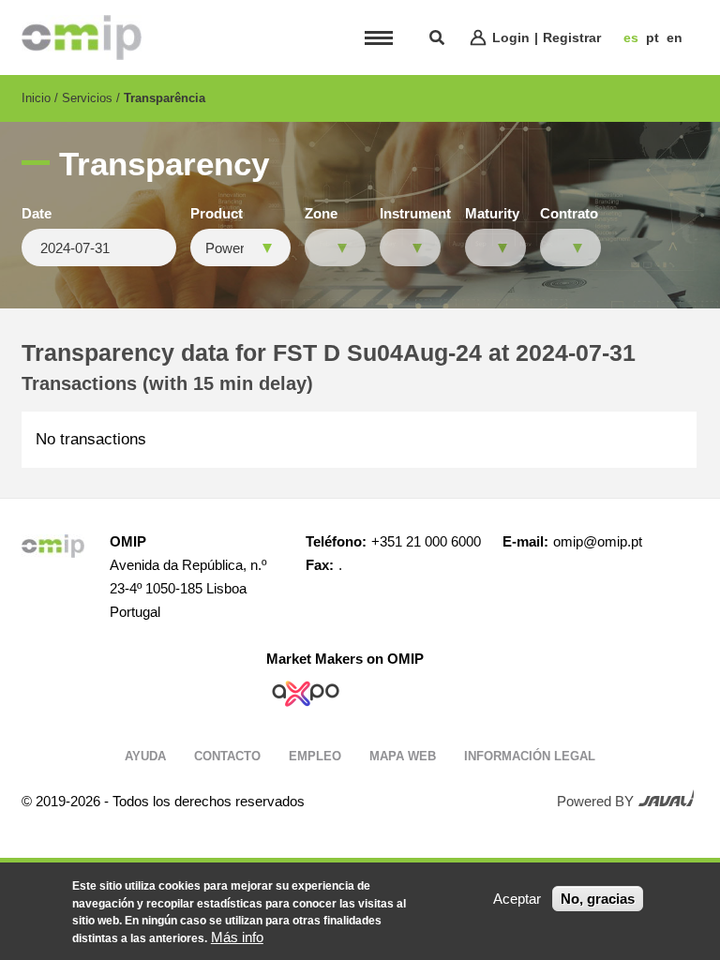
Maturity (492, 213)
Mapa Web (402, 756)
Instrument (415, 213)
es (630, 37)
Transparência (164, 98)
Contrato (569, 213)
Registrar (572, 37)
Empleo (315, 756)
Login (511, 37)
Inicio (36, 98)
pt (652, 37)
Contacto (227, 756)
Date (37, 213)
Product (216, 213)
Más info (237, 937)
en (674, 37)
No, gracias (598, 899)
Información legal (529, 756)
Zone (321, 213)
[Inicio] (82, 37)
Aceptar (517, 899)
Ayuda (145, 756)
